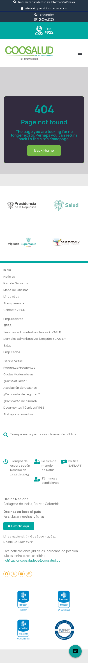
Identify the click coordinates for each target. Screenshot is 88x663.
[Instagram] (29, 574)
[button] (79, 53)
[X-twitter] (14, 574)
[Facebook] (6, 574)
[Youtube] (21, 574)
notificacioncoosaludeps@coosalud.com (33, 560)
